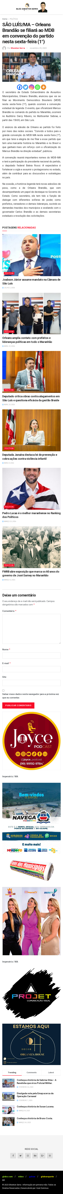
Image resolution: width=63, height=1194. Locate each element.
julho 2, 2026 (9, 288)
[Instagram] (31, 87)
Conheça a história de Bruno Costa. (35, 1118)
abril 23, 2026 (9, 346)
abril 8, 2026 (9, 463)
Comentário (9, 610)
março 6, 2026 (9, 580)
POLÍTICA (14, 19)
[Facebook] (19, 87)
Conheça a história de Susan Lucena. (35, 1106)
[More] (43, 87)
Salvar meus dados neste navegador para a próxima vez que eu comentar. (30, 696)
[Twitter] (25, 87)
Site (4, 677)
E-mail (6, 663)
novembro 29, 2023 (38, 48)
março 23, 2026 (10, 521)
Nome (6, 649)
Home (4, 19)
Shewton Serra (18, 48)
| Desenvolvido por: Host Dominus (34, 1188)
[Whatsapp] (37, 87)
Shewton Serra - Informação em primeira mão (28, 1185)
